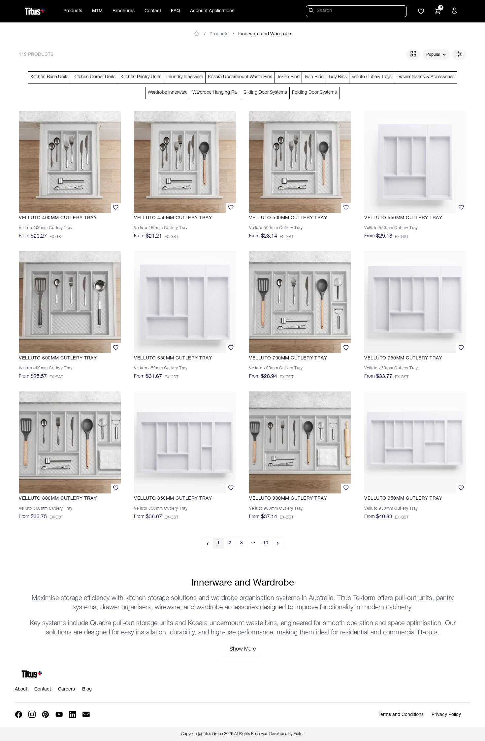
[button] (421, 12)
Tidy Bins (337, 77)
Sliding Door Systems (265, 92)
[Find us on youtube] (59, 715)
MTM (97, 11)
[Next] (278, 543)
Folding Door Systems (314, 92)
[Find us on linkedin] (73, 715)
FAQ (175, 11)
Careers (66, 689)
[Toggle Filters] (459, 55)
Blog (87, 689)
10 (265, 543)
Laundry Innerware (184, 77)
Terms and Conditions (401, 715)
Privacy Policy (446, 715)
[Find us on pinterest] (46, 715)
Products (72, 11)
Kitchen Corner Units (94, 77)
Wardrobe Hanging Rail (215, 92)
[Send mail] (86, 715)
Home (197, 33)
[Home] (35, 11)
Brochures (124, 11)
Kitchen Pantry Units (140, 77)
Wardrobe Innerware (167, 92)
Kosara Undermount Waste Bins (240, 77)
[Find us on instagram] (32, 715)
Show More (243, 649)
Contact (153, 11)
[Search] (312, 12)
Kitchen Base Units (49, 77)
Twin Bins (313, 77)
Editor (299, 734)
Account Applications (212, 11)
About (21, 689)
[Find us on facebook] (19, 715)
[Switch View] (413, 54)
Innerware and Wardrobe (264, 34)
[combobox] (436, 54)
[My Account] (455, 12)
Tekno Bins (288, 77)
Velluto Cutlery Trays (372, 77)
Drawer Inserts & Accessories (426, 77)
